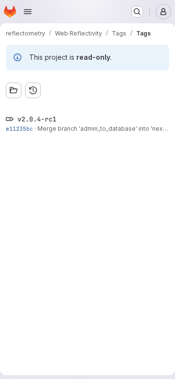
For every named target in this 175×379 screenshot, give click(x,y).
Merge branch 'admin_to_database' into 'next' (101, 128)
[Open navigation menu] (27, 11)
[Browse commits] (33, 90)
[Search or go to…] (137, 11)
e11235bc (19, 128)
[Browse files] (13, 90)
